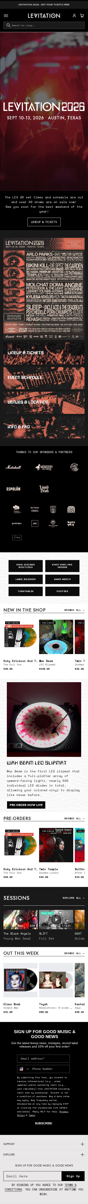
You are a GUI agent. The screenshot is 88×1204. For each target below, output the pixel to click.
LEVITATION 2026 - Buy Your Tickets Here (44, 4)
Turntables (26, 591)
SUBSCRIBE (43, 1123)
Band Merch (62, 579)
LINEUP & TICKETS (44, 222)
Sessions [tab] (16, 898)
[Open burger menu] (6, 15)
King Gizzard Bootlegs (25, 566)
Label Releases (26, 579)
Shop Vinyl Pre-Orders (62, 566)
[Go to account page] (74, 16)
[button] (81, 16)
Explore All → (74, 898)
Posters (62, 591)
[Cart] (81, 16)
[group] (44, 111)
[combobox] (44, 25)
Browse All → (74, 610)
